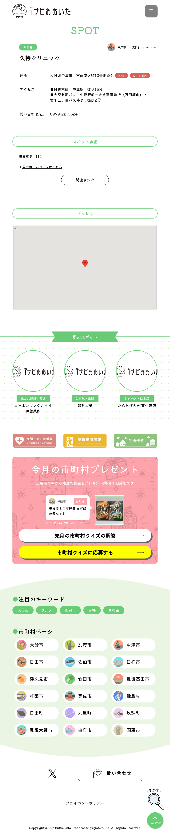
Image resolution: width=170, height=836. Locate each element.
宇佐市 (85, 695)
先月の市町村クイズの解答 (85, 535)
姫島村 (133, 695)
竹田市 (85, 678)
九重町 (85, 712)
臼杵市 (133, 661)
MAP (121, 76)
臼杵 (92, 610)
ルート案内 (140, 76)
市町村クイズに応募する (85, 552)
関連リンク (85, 180)
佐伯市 (85, 661)
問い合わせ (119, 772)
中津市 (133, 644)
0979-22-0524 (64, 114)
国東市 (133, 729)
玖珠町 (133, 712)
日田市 (36, 661)
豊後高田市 (137, 678)
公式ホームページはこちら (42, 166)
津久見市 (39, 678)
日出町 (36, 712)
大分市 (23, 610)
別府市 (70, 610)
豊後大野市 (41, 729)
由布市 (113, 610)
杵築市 (36, 695)
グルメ (46, 610)
